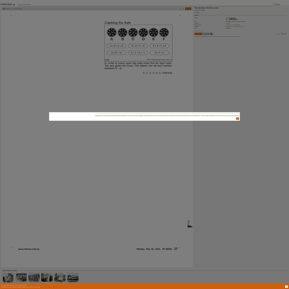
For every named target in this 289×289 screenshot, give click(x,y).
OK (237, 118)
